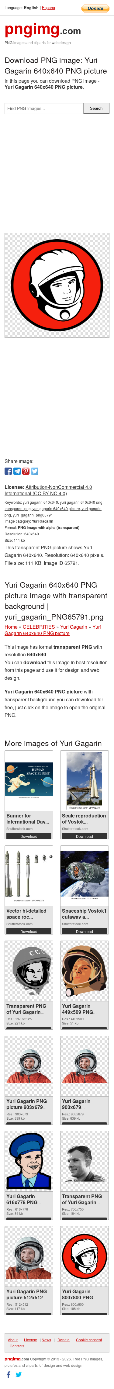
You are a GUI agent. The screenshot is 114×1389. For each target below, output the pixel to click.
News (46, 1339)
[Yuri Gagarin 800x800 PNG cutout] (84, 1256)
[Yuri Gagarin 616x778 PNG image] (28, 1161)
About (13, 1339)
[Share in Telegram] (17, 471)
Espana (48, 7)
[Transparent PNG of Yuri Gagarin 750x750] (84, 1161)
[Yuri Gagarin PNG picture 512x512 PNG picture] (28, 1256)
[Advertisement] (57, 176)
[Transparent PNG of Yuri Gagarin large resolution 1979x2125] (28, 971)
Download (28, 836)
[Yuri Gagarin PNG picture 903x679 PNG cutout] (28, 1066)
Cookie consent (89, 1339)
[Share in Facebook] (8, 471)
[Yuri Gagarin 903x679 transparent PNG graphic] (84, 1066)
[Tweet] (34, 471)
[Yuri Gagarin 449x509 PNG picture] (84, 971)
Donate (63, 1339)
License (30, 1339)
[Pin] (25, 471)
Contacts (17, 1345)
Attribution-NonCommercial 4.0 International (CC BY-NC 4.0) (48, 490)
